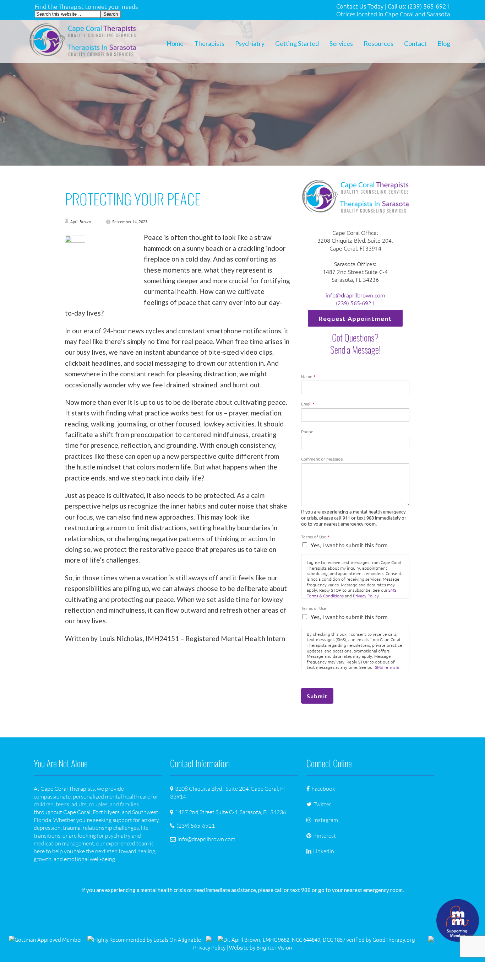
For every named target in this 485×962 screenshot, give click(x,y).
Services (341, 43)
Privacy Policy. (366, 595)
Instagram (325, 819)
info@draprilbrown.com (355, 295)
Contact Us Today (359, 6)
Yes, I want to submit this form (349, 544)
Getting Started (297, 43)
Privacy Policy (209, 947)
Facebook (323, 788)
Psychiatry (250, 43)
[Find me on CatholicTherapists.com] (208, 939)
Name (308, 376)
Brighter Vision (274, 947)
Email (308, 404)
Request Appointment (355, 318)
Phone (307, 431)
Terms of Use (315, 536)
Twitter (322, 804)
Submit (317, 696)
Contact (415, 43)
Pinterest (324, 835)
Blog (443, 43)
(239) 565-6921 (355, 303)
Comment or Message (322, 459)
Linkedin (323, 851)
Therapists (209, 43)
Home (175, 43)
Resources (378, 43)
